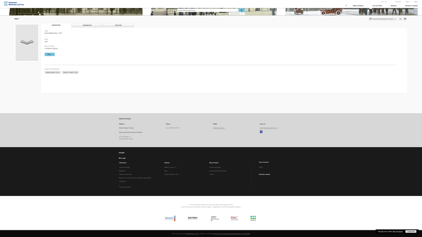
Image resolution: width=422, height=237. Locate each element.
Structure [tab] (118, 25)
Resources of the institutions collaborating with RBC (135, 178)
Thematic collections (125, 174)
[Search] (241, 10)
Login (416, 2)
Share (407, 2)
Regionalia (122, 171)
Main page (122, 158)
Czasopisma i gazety (51, 48)
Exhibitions (122, 181)
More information (398, 231)
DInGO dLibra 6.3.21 (192, 234)
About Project (358, 6)
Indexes (394, 6)
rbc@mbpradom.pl (219, 128)
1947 (46, 41)
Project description (215, 167)
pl (386, 1)
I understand (411, 232)
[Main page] (346, 5)
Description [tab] (56, 25)
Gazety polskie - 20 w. (53, 72)
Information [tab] (87, 25)
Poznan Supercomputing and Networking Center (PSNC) (231, 234)
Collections (377, 6)
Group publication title (171, 174)
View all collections (125, 187)
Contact (211, 174)
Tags (165, 171)
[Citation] (405, 18)
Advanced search (235, 13)
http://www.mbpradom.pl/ (268, 128)
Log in (261, 167)
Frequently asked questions (217, 171)
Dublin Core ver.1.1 (170, 167)
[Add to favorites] (400, 18)
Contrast (398, 2)
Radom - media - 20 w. (70, 72)
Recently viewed (411, 6)
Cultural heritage (124, 167)
